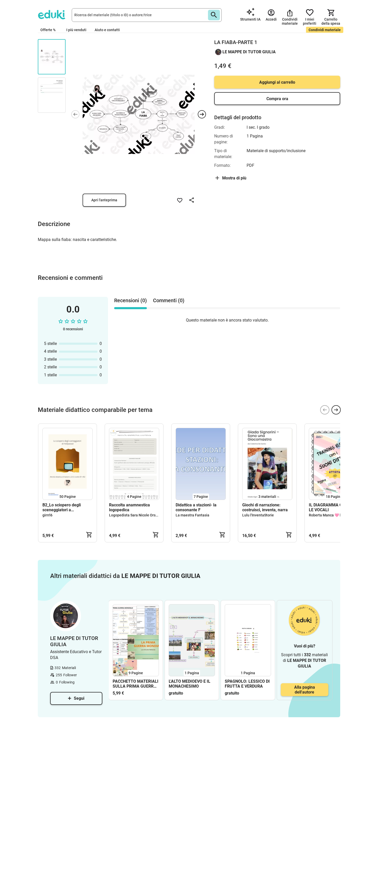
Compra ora (277, 98)
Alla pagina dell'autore (304, 690)
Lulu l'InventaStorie (258, 515)
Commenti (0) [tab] (168, 300)
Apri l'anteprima (104, 200)
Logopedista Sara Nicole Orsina (135, 515)
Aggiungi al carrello (277, 82)
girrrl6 (47, 515)
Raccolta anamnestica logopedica (129, 507)
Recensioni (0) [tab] (130, 300)
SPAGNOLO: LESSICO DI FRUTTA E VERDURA (247, 684)
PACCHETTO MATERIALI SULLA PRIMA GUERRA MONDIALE (135, 684)
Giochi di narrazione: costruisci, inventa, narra (265, 507)
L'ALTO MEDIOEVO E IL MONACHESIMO (189, 684)
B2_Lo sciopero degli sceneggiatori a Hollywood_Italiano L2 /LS (66, 507)
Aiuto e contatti (107, 30)
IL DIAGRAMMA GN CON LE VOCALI (331, 507)
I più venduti (76, 30)
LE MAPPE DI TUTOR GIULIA (249, 51)
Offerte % (48, 30)
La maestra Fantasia (192, 515)
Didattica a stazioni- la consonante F (196, 507)
